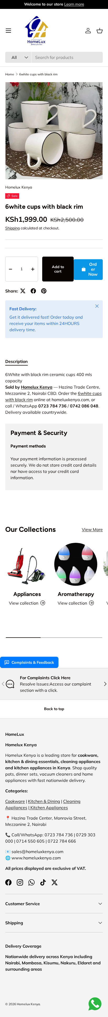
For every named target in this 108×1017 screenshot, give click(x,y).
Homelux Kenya (18, 187)
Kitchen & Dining (44, 801)
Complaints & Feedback (33, 662)
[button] (99, 30)
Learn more (74, 4)
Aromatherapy (76, 594)
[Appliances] (27, 564)
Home (9, 74)
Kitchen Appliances (48, 807)
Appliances (27, 594)
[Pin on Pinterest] (44, 291)
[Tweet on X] (23, 291)
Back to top (54, 708)
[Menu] (8, 30)
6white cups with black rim (38, 74)
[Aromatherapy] (75, 564)
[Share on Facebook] (33, 291)
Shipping (12, 228)
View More (92, 529)
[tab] (16, 361)
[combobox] (54, 57)
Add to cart (58, 269)
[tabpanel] (54, 393)
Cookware (15, 801)
